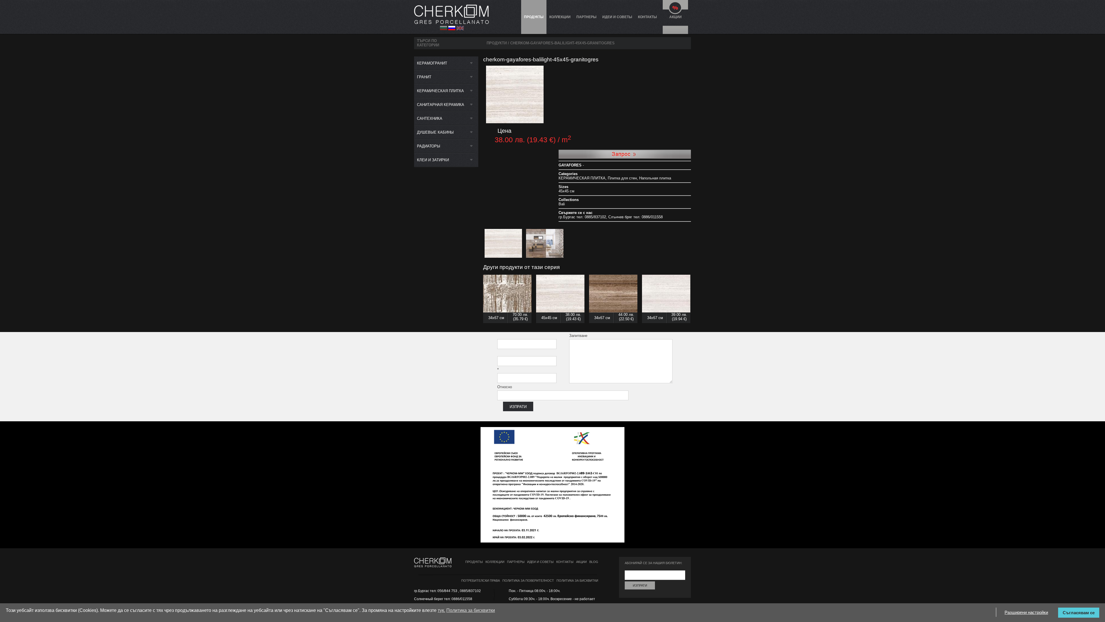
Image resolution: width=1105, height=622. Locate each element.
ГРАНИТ (424, 77)
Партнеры (586, 17)
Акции (675, 17)
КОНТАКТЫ (647, 17)
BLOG (593, 562)
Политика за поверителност (528, 580)
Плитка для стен (622, 178)
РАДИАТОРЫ (428, 146)
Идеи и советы (617, 17)
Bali (562, 204)
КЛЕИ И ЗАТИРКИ (433, 160)
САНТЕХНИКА (429, 118)
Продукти (497, 43)
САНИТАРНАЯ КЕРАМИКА (440, 105)
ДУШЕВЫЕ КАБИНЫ (435, 132)
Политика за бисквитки (577, 580)
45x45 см (566, 191)
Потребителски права (480, 580)
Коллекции (560, 17)
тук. (441, 610)
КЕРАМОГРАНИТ (432, 63)
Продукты (534, 17)
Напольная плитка (655, 178)
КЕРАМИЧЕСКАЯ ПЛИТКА (440, 91)
